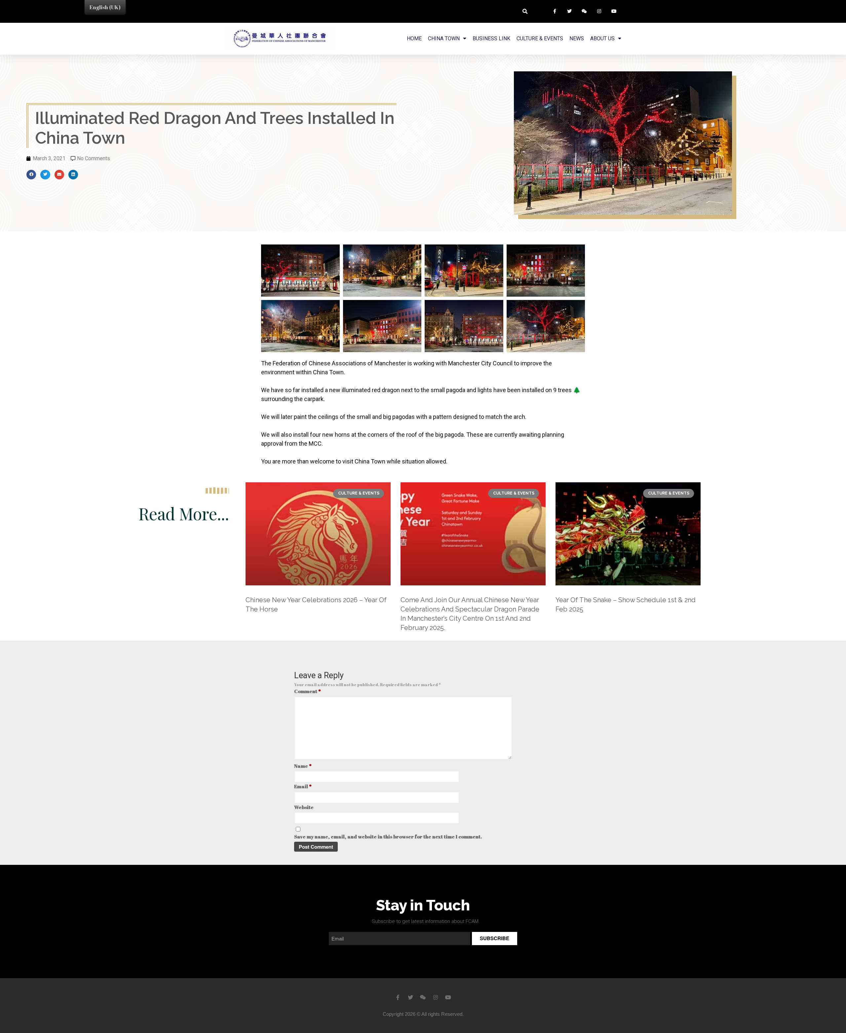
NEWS (576, 38)
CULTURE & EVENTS (540, 38)
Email (303, 786)
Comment (307, 691)
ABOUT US (602, 38)
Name (303, 765)
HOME (414, 38)
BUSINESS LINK (491, 38)
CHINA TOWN (444, 38)
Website (304, 807)
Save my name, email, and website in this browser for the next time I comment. (388, 836)
